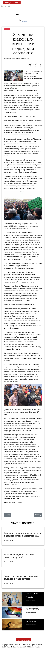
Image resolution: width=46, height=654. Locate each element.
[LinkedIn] (40, 65)
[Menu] (17, 15)
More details (31, 600)
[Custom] (9, 6)
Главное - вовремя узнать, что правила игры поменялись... (22, 534)
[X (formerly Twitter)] (35, 65)
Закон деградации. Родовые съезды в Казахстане (21, 577)
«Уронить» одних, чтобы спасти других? (19, 556)
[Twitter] (5, 6)
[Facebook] (2, 6)
